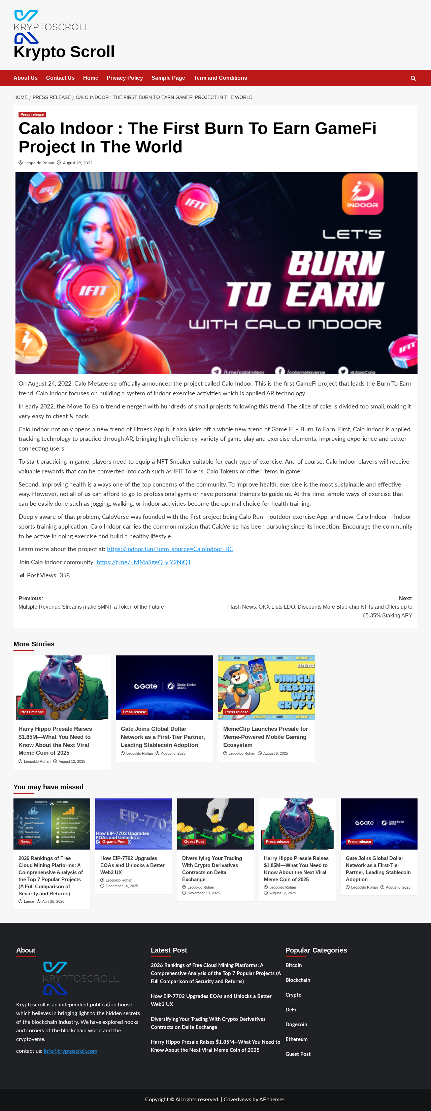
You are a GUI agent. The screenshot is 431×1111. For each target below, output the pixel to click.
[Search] (413, 78)
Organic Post (114, 841)
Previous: (91, 603)
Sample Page (168, 78)
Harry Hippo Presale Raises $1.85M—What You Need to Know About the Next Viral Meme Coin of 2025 (215, 1046)
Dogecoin (296, 1024)
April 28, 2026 (53, 901)
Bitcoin (294, 965)
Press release (32, 114)
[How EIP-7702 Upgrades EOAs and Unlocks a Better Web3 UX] (133, 824)
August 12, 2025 (72, 761)
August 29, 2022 (78, 163)
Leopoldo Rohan (39, 163)
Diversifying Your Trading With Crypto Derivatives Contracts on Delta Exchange (208, 1023)
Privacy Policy (125, 78)
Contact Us (60, 78)
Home (90, 78)
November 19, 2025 (204, 893)
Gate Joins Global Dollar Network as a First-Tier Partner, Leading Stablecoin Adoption (163, 737)
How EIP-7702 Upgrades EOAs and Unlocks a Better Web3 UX (132, 865)
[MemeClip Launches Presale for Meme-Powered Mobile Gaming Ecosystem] (267, 687)
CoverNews (237, 1099)
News (25, 841)
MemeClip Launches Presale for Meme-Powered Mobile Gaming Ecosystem (265, 737)
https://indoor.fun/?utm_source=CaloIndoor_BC (170, 549)
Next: (319, 607)
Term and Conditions (220, 78)
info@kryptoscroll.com (70, 1051)
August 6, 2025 (173, 753)
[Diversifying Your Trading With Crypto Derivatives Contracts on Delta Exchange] (215, 824)
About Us (25, 78)
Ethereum (297, 1039)
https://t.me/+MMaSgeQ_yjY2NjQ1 (144, 563)
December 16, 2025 (122, 886)
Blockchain (298, 980)
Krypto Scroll (64, 52)
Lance (29, 901)
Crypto (294, 995)
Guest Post (194, 841)
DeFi (291, 1009)
